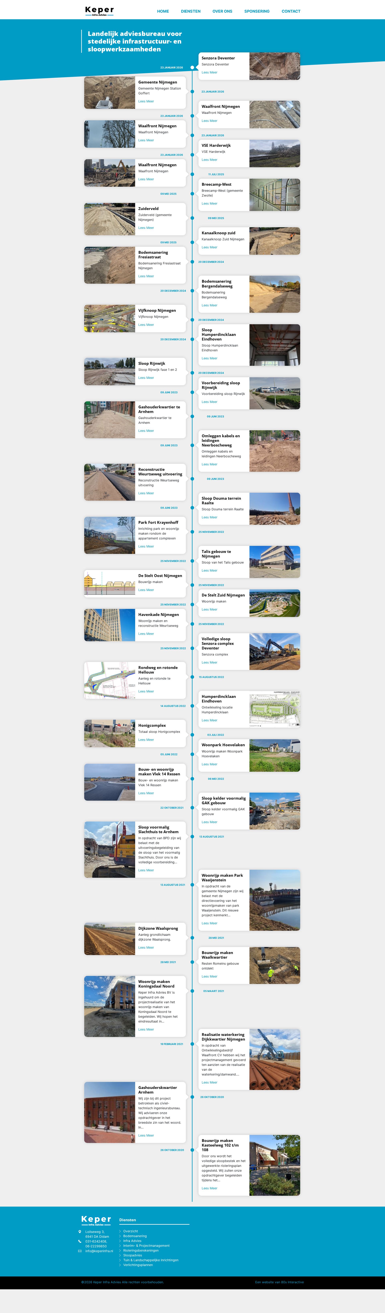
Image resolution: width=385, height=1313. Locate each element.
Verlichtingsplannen (138, 1265)
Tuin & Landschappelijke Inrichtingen (150, 1260)
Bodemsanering (135, 1236)
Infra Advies (132, 1241)
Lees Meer (209, 72)
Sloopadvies (132, 1255)
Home (163, 11)
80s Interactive (292, 1282)
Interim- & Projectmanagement (146, 1246)
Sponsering (257, 11)
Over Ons (222, 11)
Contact (291, 11)
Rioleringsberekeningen (141, 1250)
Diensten (191, 11)
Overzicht (130, 1231)
